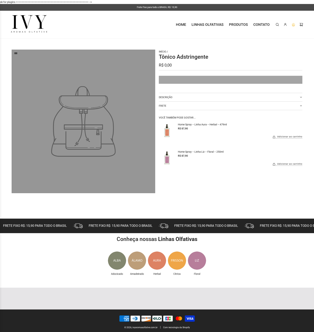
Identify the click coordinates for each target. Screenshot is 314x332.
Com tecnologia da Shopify (176, 327)
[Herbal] (157, 260)
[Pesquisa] (277, 25)
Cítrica (177, 273)
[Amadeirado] (137, 260)
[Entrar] (285, 25)
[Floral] (197, 260)
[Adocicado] (117, 260)
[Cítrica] (177, 260)
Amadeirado (137, 273)
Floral (197, 273)
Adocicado (117, 273)
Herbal (157, 273)
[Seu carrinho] (301, 25)
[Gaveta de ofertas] (293, 25)
